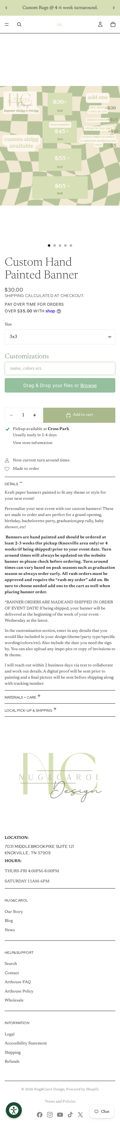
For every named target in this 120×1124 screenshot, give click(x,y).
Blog (9, 921)
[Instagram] (49, 1114)
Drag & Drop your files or (60, 385)
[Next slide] (113, 7)
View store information (32, 443)
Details (12, 484)
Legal (10, 1035)
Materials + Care (21, 697)
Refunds (12, 1062)
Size (8, 325)
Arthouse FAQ (18, 982)
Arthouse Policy (19, 992)
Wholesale (14, 1001)
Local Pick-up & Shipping (29, 710)
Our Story (14, 912)
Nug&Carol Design (49, 1089)
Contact (12, 973)
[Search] (19, 24)
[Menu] (6, 24)
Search (11, 964)
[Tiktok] (70, 1114)
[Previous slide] (6, 7)
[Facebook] (39, 1114)
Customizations (27, 356)
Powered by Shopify (82, 1089)
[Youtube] (60, 1114)
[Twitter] (80, 1114)
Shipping (13, 1053)
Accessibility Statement (26, 1044)
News (10, 930)
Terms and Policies (60, 1101)
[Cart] (113, 24)
